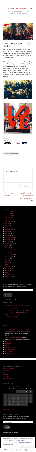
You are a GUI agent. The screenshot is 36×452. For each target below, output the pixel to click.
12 (5, 398)
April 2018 (7, 220)
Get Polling (8, 343)
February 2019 (9, 216)
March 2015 (8, 251)
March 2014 (8, 264)
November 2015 (9, 239)
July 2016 (7, 231)
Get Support (8, 345)
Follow (7, 427)
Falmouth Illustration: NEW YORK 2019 (15, 313)
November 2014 (9, 257)
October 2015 (8, 241)
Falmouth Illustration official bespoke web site (17, 330)
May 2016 (7, 235)
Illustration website (10, 347)
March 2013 (8, 272)
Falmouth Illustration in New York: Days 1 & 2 (17, 311)
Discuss (7, 328)
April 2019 (7, 214)
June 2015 (7, 247)
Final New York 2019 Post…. (12, 309)
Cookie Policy (10, 444)
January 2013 (8, 276)
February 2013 (9, 274)
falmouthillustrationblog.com (19, 8)
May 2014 (7, 262)
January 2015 (8, 253)
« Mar (4, 409)
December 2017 (9, 221)
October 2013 (8, 268)
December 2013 (9, 266)
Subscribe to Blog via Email (12, 282)
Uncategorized (14, 153)
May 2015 (7, 249)
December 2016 (9, 229)
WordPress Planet (9, 353)
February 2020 (9, 212)
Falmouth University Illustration (13, 337)
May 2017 (7, 225)
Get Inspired (8, 341)
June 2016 (7, 233)
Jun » (8, 409)
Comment (25, 186)
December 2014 (9, 255)
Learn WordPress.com (11, 349)
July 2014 (7, 259)
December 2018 (9, 217)
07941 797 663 (7, 378)
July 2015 (7, 245)
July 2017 (7, 223)
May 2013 (7, 270)
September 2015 (9, 243)
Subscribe (8, 295)
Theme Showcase (9, 351)
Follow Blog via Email (10, 414)
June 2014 (7, 260)
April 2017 (7, 227)
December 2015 (9, 237)
